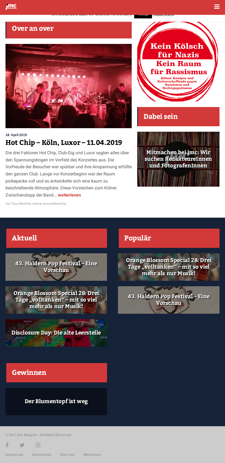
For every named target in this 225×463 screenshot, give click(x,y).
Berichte (25, 204)
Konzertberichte (54, 204)
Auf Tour (11, 204)
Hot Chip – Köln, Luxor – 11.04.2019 (63, 143)
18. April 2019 (16, 135)
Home (36, 204)
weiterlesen (69, 195)
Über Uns (67, 454)
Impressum (14, 454)
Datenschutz (42, 454)
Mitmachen (92, 454)
